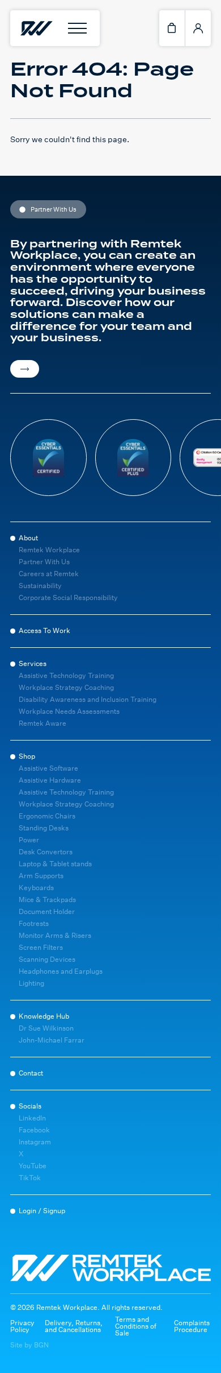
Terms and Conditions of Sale (135, 1326)
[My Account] (198, 28)
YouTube (32, 1165)
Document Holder (47, 911)
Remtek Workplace (49, 549)
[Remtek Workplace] (35, 28)
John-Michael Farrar (51, 1040)
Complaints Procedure (192, 1326)
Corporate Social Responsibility (68, 597)
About (28, 538)
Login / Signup (42, 1210)
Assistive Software (48, 768)
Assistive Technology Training (66, 675)
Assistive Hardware (50, 780)
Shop (27, 756)
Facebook (34, 1130)
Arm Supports (41, 875)
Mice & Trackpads (47, 899)
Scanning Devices (47, 959)
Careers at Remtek (49, 573)
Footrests (34, 923)
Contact (31, 1073)
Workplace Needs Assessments (69, 711)
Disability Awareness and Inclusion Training (87, 699)
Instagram (35, 1142)
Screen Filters (41, 947)
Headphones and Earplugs (61, 971)
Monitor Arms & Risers (55, 935)
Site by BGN (29, 1345)
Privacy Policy (22, 1326)
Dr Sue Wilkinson (46, 1028)
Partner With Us (44, 561)
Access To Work (44, 630)
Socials (30, 1106)
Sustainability (40, 585)
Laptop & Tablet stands (55, 863)
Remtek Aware (42, 723)
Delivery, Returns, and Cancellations (74, 1326)
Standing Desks (44, 828)
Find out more (24, 369)
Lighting (31, 983)
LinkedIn (32, 1118)
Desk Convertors (46, 851)
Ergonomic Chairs (47, 816)
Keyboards (36, 887)
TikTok (30, 1177)
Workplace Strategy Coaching (66, 687)
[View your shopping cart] (172, 28)
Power (29, 840)
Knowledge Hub (44, 1016)
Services (32, 663)
